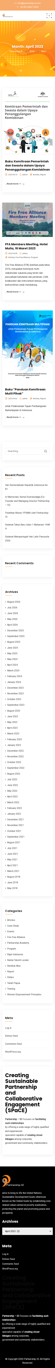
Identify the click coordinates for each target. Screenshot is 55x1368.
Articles (36, 175)
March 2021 (13, 871)
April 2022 (12, 796)
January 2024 (14, 682)
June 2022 (12, 785)
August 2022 (13, 773)
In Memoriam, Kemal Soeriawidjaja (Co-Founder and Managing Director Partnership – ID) (27, 501)
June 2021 (12, 853)
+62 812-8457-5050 (29, 7)
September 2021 (15, 836)
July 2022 (12, 779)
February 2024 (14, 676)
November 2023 (15, 693)
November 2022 (15, 756)
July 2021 (12, 848)
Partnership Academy (18, 942)
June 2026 (12, 613)
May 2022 (12, 790)
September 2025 (15, 636)
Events (10, 931)
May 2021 (12, 859)
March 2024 (13, 670)
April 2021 (12, 865)
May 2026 (12, 619)
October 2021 (14, 831)
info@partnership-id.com (29, 3)
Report (43, 175)
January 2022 (14, 813)
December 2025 (15, 630)
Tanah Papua (13, 983)
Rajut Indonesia (15, 954)
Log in (8, 1028)
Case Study (13, 925)
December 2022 (15, 750)
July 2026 (12, 607)
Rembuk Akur (14, 965)
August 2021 (13, 842)
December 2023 (15, 687)
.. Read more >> (13, 183)
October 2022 (14, 762)
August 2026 (13, 601)
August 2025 (13, 642)
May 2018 (12, 888)
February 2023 (14, 739)
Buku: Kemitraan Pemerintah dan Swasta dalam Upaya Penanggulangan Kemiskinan (27, 165)
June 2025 (12, 647)
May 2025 (12, 653)
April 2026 (12, 624)
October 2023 (14, 699)
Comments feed (13, 1043)
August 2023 (13, 710)
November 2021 (15, 825)
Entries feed (11, 1035)
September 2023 (15, 705)
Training (11, 988)
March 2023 (13, 733)
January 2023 (14, 745)
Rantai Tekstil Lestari (18, 960)
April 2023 (12, 727)
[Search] (47, 449)
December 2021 (15, 819)
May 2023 (12, 722)
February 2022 (14, 808)
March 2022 (13, 802)
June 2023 (12, 716)
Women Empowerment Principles (24, 994)
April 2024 (12, 664)
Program (34, 257)
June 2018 (12, 882)
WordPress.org (13, 1051)
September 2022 (15, 768)
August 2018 (13, 876)
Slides (10, 977)
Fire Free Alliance (23, 257)
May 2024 (12, 659)
